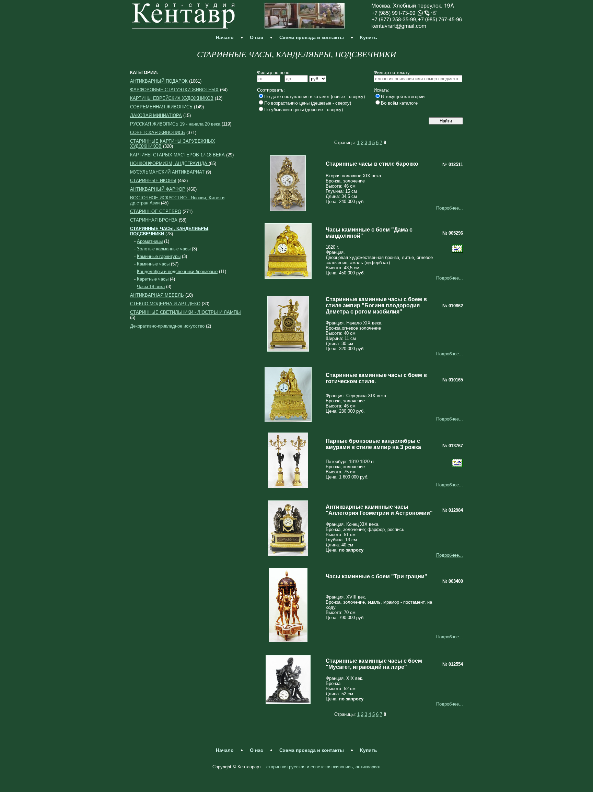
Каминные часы (153, 264)
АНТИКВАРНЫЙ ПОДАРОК (159, 81)
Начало (225, 37)
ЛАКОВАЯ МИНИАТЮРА (156, 115)
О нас (256, 37)
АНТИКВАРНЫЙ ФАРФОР (157, 189)
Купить (368, 37)
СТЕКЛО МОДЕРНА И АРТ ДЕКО (165, 303)
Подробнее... (449, 208)
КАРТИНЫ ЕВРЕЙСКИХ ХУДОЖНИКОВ (171, 98)
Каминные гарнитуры (159, 256)
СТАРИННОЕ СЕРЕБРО (155, 211)
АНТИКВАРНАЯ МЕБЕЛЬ (157, 295)
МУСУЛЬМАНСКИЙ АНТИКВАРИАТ (167, 172)
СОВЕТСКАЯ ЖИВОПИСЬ (157, 132)
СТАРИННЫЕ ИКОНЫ (153, 180)
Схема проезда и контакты (311, 37)
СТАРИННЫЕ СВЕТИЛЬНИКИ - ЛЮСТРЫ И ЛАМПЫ (185, 312)
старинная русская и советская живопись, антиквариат (323, 766)
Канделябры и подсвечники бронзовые (177, 271)
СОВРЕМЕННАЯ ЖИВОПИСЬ (161, 106)
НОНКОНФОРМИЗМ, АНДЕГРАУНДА (169, 163)
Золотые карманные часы (163, 248)
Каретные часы (152, 279)
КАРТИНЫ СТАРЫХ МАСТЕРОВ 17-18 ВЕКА (177, 154)
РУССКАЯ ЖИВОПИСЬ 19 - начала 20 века (175, 124)
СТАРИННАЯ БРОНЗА (153, 220)
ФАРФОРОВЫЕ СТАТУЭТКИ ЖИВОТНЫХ (174, 89)
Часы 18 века (151, 286)
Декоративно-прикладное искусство (167, 326)
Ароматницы (150, 241)
